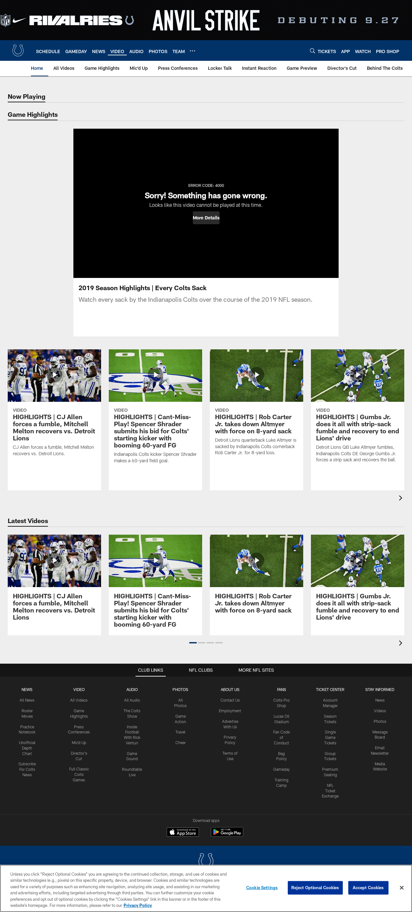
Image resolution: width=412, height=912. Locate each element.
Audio (132, 689)
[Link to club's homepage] (18, 50)
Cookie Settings (262, 887)
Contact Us (230, 700)
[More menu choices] (192, 50)
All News (27, 700)
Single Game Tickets (330, 737)
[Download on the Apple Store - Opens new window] (183, 832)
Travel (180, 732)
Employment (230, 710)
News (27, 689)
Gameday (281, 769)
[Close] (402, 888)
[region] (206, 888)
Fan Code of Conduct (281, 737)
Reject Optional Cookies (315, 887)
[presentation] (401, 498)
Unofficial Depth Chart (27, 748)
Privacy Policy (138, 905)
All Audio (132, 700)
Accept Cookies (368, 887)
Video (79, 689)
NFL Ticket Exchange (330, 790)
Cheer (180, 742)
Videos (380, 710)
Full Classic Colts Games (79, 774)
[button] (206, 217)
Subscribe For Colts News (27, 769)
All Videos (79, 700)
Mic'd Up (79, 742)
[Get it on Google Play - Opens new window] (227, 835)
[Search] (312, 50)
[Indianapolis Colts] (206, 862)
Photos (180, 689)
